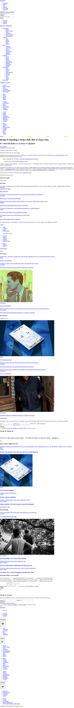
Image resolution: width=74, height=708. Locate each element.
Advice (7, 56)
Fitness (7, 58)
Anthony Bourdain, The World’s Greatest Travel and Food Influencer (17, 504)
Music (7, 42)
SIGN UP (2, 601)
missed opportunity (10, 168)
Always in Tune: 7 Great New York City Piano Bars (10, 198)
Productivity (8, 64)
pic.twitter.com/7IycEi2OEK (31, 159)
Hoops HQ (5, 9)
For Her (7, 75)
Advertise (5, 694)
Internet (7, 43)
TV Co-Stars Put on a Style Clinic (8, 516)
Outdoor (8, 73)
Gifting (7, 78)
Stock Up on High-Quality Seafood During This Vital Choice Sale (16, 565)
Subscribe (8, 12)
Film (7, 38)
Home (7, 71)
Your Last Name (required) (20, 581)
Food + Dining (9, 31)
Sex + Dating (3, 555)
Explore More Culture (5, 507)
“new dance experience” (59, 155)
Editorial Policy (6, 692)
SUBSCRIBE (6, 231)
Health (7, 59)
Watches (8, 53)
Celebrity (8, 46)
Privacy (4, 698)
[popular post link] (27, 256)
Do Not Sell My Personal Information (11, 703)
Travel (7, 32)
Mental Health (9, 62)
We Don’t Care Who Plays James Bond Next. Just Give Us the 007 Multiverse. (19, 452)
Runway (8, 50)
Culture (4, 4)
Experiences (5, 3)
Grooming (8, 54)
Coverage (5, 630)
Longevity (8, 60)
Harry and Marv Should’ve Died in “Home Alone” (10, 219)
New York (2, 195)
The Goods (5, 8)
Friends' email (3, 586)
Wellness (5, 7)
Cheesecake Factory (27, 172)
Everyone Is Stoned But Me (5, 305)
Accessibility (6, 701)
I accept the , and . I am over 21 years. (19, 428)
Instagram (39, 168)
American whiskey (55, 167)
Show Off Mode (9, 34)
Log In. (10, 233)
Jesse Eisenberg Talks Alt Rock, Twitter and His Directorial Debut (13, 212)
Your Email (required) (19, 578)
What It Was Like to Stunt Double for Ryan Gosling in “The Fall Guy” (14, 205)
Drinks (7, 29)
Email (15, 423)
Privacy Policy (23, 428)
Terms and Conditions (12, 428)
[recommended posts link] (37, 447)
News (7, 49)
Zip (14, 425)
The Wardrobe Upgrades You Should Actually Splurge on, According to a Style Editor (17, 312)
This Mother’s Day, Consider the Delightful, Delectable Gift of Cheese (17, 572)
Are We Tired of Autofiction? (6, 260)
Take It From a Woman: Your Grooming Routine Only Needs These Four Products (16, 267)
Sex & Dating (9, 36)
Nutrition (8, 63)
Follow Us (3, 12)
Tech (7, 76)
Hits (4, 628)
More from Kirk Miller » (5, 188)
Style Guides (9, 51)
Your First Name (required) (20, 579)
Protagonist (5, 634)
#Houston (22, 159)
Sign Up (2, 426)
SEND (2, 587)
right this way (55, 438)
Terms (4, 696)
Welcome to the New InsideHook (8, 497)
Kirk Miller (4, 146)
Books (7, 40)
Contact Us (5, 693)
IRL (4, 632)
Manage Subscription (8, 702)
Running (8, 65)
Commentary (9, 47)
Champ (4, 633)
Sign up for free (26, 222)
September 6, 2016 (23, 161)
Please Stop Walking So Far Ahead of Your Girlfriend (13, 558)
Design (7, 41)
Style (4, 5)
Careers (4, 699)
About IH (5, 691)
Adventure (8, 33)
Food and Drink (9, 72)
